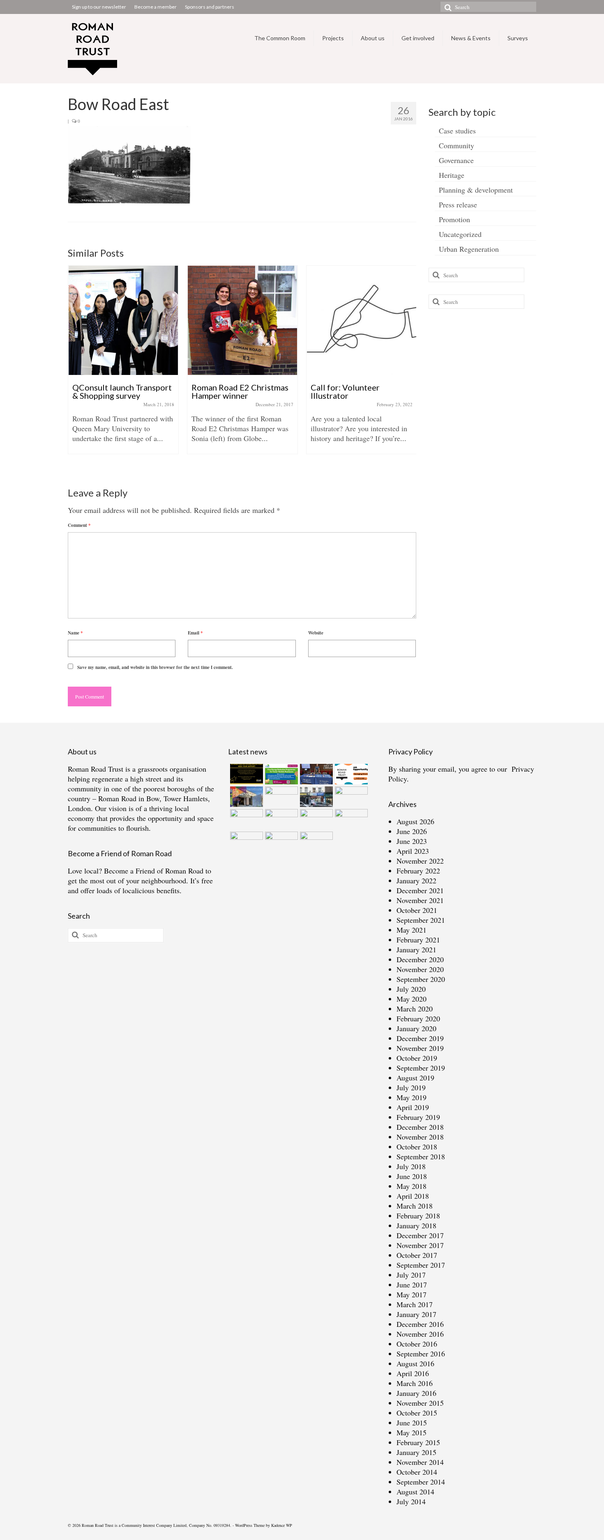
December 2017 (420, 1235)
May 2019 (411, 1097)
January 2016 (416, 1393)
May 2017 (411, 1294)
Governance (456, 160)
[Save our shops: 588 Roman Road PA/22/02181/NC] (315, 796)
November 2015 (420, 1403)
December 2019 (420, 1038)
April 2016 (413, 1373)
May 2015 (411, 1432)
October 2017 (417, 1255)
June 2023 (412, 841)
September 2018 (421, 1156)
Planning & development (476, 190)
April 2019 (413, 1107)
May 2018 (411, 1186)
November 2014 (420, 1462)
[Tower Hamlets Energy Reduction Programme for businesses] (280, 774)
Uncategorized (460, 234)
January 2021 (416, 949)
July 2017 (411, 1275)
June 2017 (412, 1284)
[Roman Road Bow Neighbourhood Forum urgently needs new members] (245, 774)
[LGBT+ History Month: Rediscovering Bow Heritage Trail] (315, 819)
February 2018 (418, 1216)
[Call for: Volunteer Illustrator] (362, 320)
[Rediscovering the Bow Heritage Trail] (350, 796)
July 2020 (411, 989)
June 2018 (412, 1176)
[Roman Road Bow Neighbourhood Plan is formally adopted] (280, 796)
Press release (458, 204)
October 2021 (417, 910)
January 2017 (416, 1314)
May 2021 (411, 930)
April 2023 (413, 851)
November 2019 (420, 1048)
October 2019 (417, 1058)
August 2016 (415, 1363)
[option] (123, 363)
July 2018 (411, 1166)
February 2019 (418, 1117)
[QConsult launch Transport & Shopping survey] (123, 320)
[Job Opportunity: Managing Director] (350, 774)
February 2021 (418, 940)
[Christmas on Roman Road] (245, 1140)
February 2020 (418, 1018)
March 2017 (415, 1304)
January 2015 (416, 1452)
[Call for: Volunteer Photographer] (280, 819)
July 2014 (411, 1501)
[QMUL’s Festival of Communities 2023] (315, 774)
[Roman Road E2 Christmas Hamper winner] (242, 320)
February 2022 (418, 871)
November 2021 (420, 900)
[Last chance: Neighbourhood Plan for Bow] (350, 819)
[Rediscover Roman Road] (315, 842)
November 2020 (420, 969)
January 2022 (416, 880)
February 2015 (418, 1442)
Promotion (454, 219)
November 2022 (420, 861)
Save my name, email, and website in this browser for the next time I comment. (155, 667)
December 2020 (420, 959)
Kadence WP (281, 1525)
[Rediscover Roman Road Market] (280, 842)
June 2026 (412, 831)
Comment (79, 525)
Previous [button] (75, 368)
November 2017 (420, 1245)
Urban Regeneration (469, 249)
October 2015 (417, 1413)
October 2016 (417, 1344)
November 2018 (420, 1137)
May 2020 (411, 999)
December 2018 (420, 1127)
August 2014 (415, 1491)
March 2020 (415, 1009)
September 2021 (421, 920)
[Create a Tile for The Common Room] (245, 796)
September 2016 (421, 1353)
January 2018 (416, 1225)
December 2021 (420, 890)
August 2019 (415, 1078)
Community (456, 145)
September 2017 (421, 1265)
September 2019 (421, 1068)
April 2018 (413, 1196)
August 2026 (415, 821)
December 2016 (420, 1324)
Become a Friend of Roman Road (153, 871)
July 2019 (411, 1087)
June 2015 (412, 1422)
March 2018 (415, 1206)
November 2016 (420, 1334)
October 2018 (417, 1147)
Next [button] (409, 368)
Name (75, 633)
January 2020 (416, 1028)
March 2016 (415, 1383)
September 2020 (421, 979)
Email (195, 633)
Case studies (457, 131)
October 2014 (417, 1472)
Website (315, 633)
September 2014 (421, 1482)
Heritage (451, 175)
